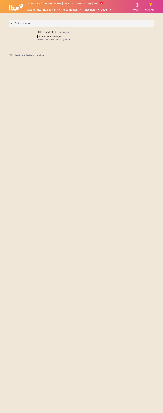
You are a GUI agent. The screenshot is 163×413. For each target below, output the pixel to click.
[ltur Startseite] (16, 7)
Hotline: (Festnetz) (45, 3)
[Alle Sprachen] (103, 3)
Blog (89, 3)
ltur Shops (68, 3)
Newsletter (80, 3)
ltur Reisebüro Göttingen (50, 36)
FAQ (95, 3)
